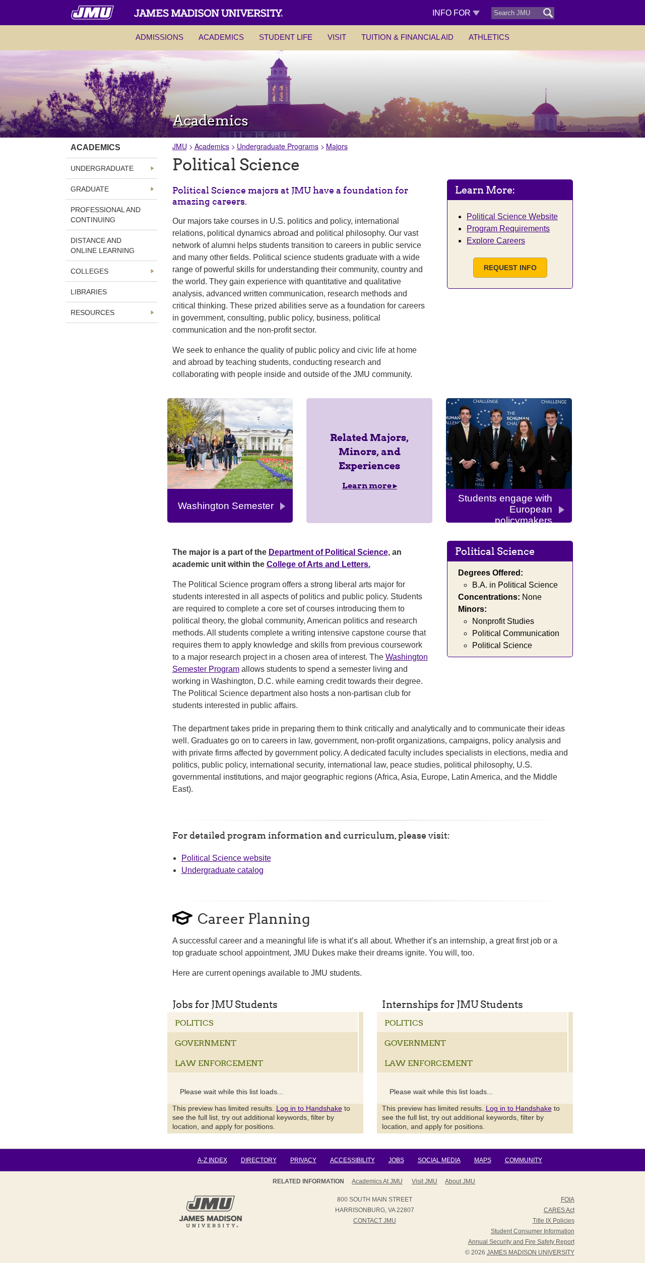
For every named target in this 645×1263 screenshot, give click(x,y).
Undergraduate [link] (102, 168)
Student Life (285, 37)
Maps (482, 1160)
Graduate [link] (90, 189)
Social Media (439, 1160)
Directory (259, 1160)
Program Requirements (508, 228)
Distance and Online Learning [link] (103, 245)
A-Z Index (212, 1160)
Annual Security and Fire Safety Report (521, 1241)
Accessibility (352, 1160)
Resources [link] (92, 312)
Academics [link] (95, 147)
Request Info (510, 268)
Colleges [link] (89, 271)
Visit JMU (424, 1181)
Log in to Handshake (309, 1108)
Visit (337, 37)
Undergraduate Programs (277, 146)
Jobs (396, 1160)
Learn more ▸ (369, 485)
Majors (337, 146)
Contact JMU (374, 1220)
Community (523, 1160)
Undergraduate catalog (222, 870)
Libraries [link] (89, 292)
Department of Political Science (328, 552)
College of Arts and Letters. (318, 564)
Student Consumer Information (532, 1231)
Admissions (159, 37)
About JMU (460, 1181)
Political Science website (226, 858)
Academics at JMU (377, 1181)
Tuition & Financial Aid (407, 37)
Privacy (303, 1160)
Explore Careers (496, 240)
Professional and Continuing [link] (106, 215)
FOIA (567, 1199)
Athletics (489, 37)
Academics (221, 37)
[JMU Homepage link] (210, 1226)
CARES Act (559, 1210)
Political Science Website (512, 216)
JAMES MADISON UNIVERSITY (530, 1252)
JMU (179, 146)
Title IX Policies (553, 1220)
